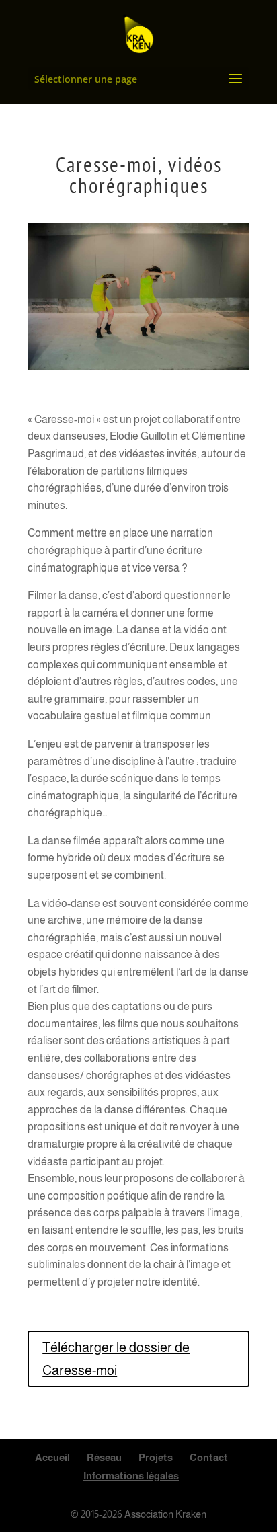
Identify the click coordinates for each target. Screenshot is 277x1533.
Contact (209, 1457)
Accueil (52, 1457)
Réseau (104, 1457)
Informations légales (131, 1475)
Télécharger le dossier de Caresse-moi (116, 1359)
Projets (155, 1457)
